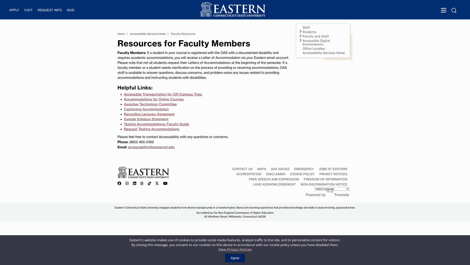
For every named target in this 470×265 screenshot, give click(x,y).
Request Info (50, 10)
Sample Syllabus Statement (146, 119)
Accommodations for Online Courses (154, 99)
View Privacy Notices (235, 249)
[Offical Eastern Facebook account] (120, 184)
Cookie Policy (302, 174)
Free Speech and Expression (274, 179)
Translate (341, 195)
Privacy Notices (333, 174)
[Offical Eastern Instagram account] (127, 184)
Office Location (314, 48)
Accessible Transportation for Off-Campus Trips (163, 94)
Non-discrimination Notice (324, 184)
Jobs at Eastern (333, 169)
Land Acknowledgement (274, 184)
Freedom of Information (325, 179)
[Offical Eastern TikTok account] (149, 184)
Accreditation (248, 174)
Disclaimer (275, 174)
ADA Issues (280, 169)
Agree (235, 258)
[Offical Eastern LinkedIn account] (134, 184)
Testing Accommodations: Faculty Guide (156, 124)
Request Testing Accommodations (151, 129)
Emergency (304, 169)
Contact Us (242, 169)
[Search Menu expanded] (454, 11)
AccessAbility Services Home (324, 53)
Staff (306, 27)
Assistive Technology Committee (150, 104)
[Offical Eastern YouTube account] (165, 184)
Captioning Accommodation (146, 109)
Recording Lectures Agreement (149, 114)
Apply (14, 10)
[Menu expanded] (443, 11)
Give (71, 10)
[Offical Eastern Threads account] (142, 184)
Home (121, 34)
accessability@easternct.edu (151, 147)
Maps (261, 169)
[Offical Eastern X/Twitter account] (157, 184)
